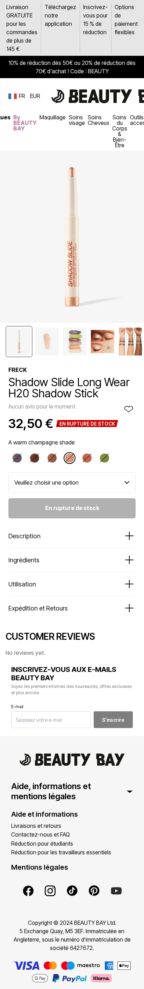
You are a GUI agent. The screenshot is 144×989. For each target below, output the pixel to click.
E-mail (17, 706)
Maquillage (52, 117)
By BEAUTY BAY (25, 122)
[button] (19, 341)
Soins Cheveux (98, 120)
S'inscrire (113, 720)
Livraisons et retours (36, 825)
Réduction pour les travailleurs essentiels (61, 852)
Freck (17, 369)
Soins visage (77, 120)
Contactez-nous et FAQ (40, 834)
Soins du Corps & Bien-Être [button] (119, 131)
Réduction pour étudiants (42, 843)
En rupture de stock (72, 507)
